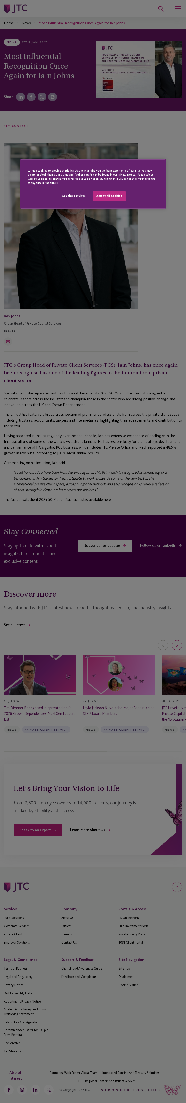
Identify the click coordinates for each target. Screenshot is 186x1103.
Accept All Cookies (109, 196)
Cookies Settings (74, 195)
